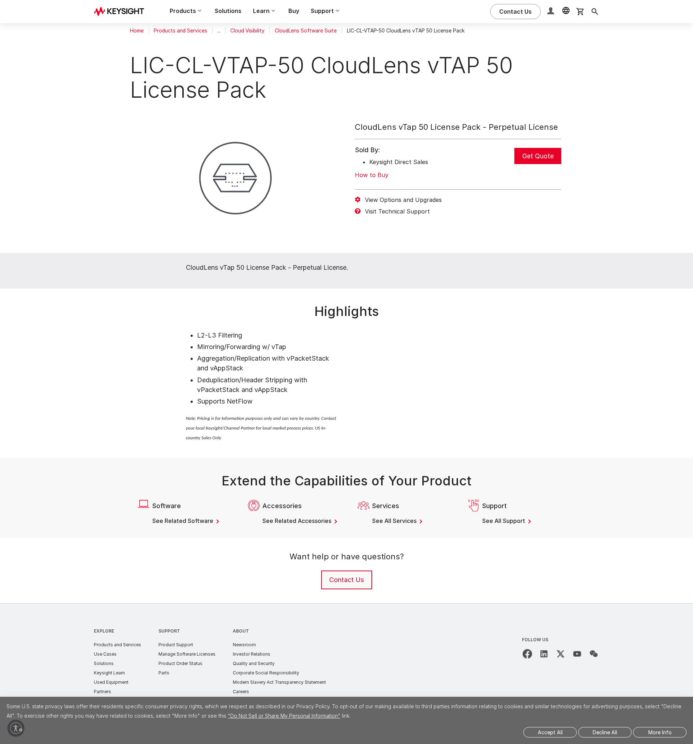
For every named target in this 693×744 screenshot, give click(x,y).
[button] (551, 12)
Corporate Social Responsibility (266, 672)
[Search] (594, 11)
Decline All (605, 732)
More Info (660, 732)
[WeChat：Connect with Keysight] (593, 653)
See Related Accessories (297, 520)
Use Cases (105, 654)
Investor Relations (251, 654)
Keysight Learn (109, 672)
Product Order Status (180, 663)
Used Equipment (111, 682)
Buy (293, 10)
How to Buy (371, 175)
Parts (163, 672)
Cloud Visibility (247, 31)
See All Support (504, 520)
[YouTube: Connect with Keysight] (577, 653)
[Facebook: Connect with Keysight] (527, 653)
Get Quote (538, 156)
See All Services (395, 520)
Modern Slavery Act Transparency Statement (279, 682)
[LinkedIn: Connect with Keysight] (544, 653)
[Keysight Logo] (121, 11)
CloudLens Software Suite (306, 31)
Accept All (550, 732)
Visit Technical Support (397, 211)
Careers (241, 691)
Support (169, 631)
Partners (102, 691)
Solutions (228, 10)
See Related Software (183, 520)
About (241, 631)
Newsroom (244, 644)
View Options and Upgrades (403, 199)
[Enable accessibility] (16, 728)
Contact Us (346, 580)
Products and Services (180, 31)
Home (137, 31)
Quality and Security (254, 663)
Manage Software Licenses (186, 654)
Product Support (175, 644)
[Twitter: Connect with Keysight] (560, 653)
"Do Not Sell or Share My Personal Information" (284, 716)
